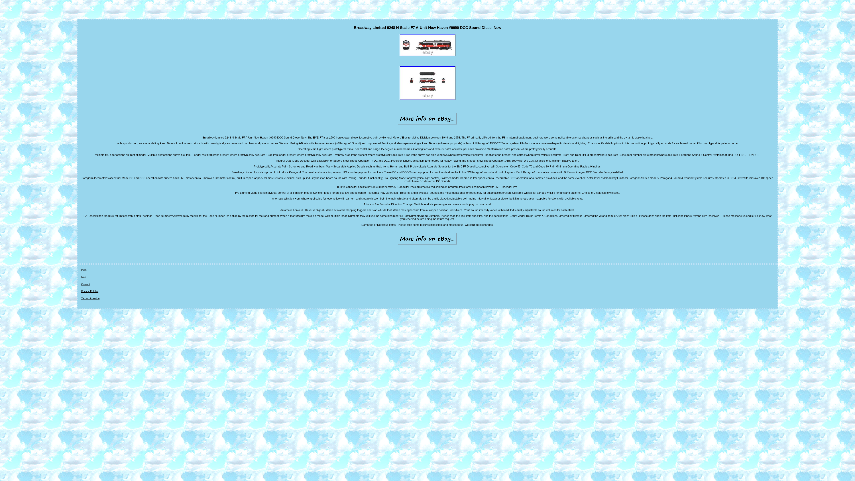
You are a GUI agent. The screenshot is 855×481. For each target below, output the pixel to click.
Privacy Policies (89, 291)
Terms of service (90, 298)
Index (84, 270)
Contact (85, 284)
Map (83, 277)
